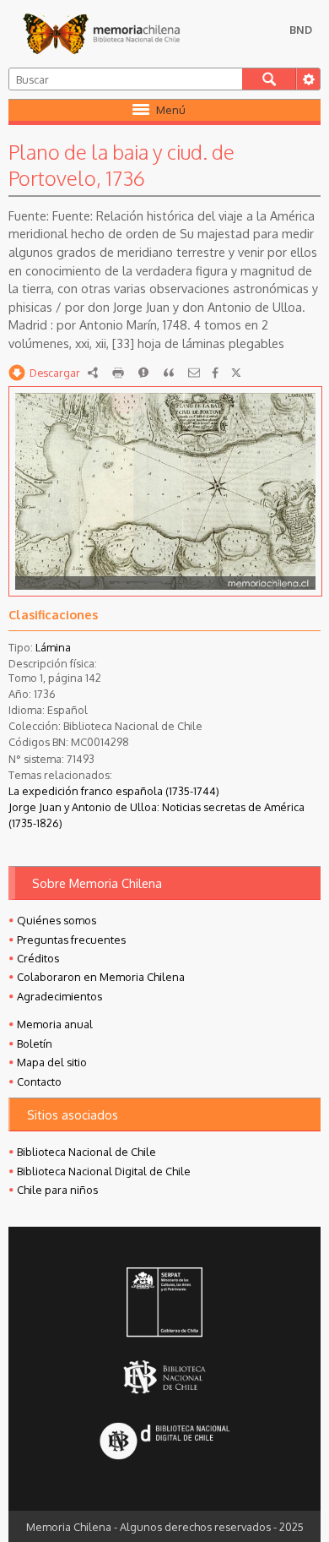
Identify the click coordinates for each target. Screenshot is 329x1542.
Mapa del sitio (52, 1062)
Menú (171, 110)
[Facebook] (215, 372)
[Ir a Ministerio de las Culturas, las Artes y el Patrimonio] (164, 1303)
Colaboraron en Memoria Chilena (101, 977)
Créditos (38, 958)
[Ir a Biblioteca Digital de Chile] (164, 1442)
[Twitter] (236, 372)
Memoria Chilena (101, 34)
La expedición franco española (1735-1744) (113, 791)
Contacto (39, 1081)
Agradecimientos (59, 996)
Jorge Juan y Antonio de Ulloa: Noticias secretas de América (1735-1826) (156, 815)
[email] (194, 372)
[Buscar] (269, 79)
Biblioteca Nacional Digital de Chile (104, 1171)
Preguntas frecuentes (71, 939)
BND (300, 29)
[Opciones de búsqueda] (308, 79)
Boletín (34, 1043)
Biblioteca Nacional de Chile (86, 1151)
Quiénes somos (56, 920)
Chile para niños (57, 1189)
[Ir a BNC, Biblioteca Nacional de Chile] (164, 1377)
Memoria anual (55, 1024)
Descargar (55, 372)
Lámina (53, 647)
